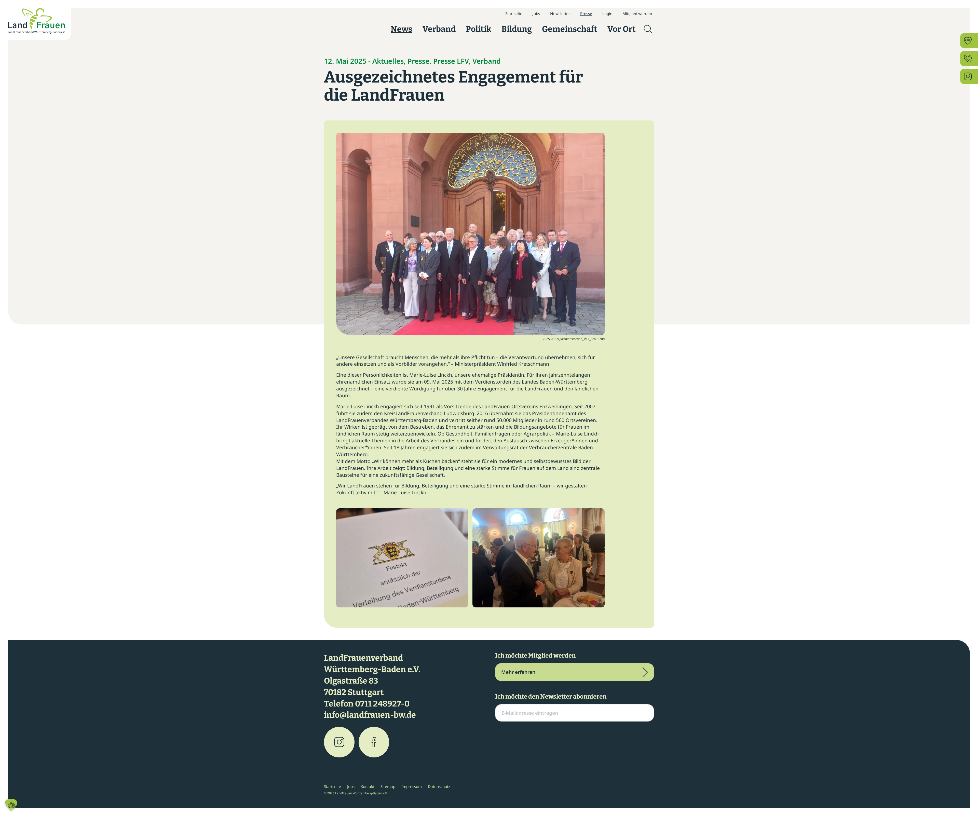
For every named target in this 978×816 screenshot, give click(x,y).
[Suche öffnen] (648, 29)
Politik (478, 29)
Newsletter (560, 13)
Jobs (536, 13)
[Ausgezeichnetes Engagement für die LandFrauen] (470, 233)
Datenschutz (439, 786)
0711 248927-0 (382, 704)
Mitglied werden (637, 13)
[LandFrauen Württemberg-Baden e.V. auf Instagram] (339, 742)
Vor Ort (621, 29)
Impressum (411, 786)
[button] (11, 805)
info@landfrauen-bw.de (370, 715)
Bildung (516, 29)
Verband (439, 29)
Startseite (513, 13)
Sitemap (388, 786)
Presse (586, 13)
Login (607, 13)
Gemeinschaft (569, 29)
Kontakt (367, 786)
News (401, 29)
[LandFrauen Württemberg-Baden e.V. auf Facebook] (374, 742)
